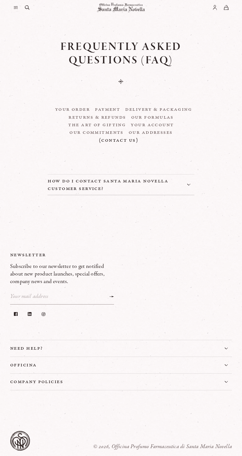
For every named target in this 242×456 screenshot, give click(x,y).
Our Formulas (152, 117)
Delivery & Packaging (158, 109)
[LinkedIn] (29, 314)
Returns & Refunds (97, 117)
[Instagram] (43, 314)
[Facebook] (15, 314)
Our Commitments (96, 132)
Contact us (118, 140)
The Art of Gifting (97, 124)
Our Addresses (151, 132)
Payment (107, 109)
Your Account (152, 124)
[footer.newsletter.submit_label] (111, 296)
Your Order (72, 109)
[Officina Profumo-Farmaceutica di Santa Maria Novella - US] (121, 7)
